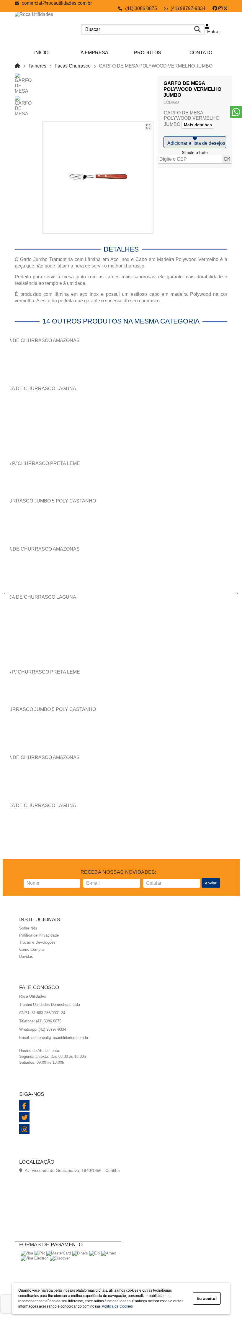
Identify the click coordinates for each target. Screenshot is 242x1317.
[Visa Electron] (34, 1258)
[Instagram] (220, 8)
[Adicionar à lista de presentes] (194, 142)
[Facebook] (214, 8)
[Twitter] (225, 8)
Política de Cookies (116, 1306)
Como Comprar (32, 949)
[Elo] (94, 1253)
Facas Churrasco (73, 65)
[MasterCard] (58, 1253)
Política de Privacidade (39, 935)
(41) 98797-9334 (188, 8)
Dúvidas (26, 956)
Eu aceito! (207, 1298)
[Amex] (108, 1253)
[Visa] (27, 1253)
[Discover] (60, 1258)
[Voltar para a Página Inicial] (17, 65)
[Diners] (80, 1253)
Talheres (37, 65)
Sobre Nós (28, 928)
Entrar (212, 31)
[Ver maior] (148, 126)
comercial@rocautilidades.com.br (57, 3)
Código (171, 102)
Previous (6, 592)
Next (236, 592)
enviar (211, 883)
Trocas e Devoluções (37, 942)
